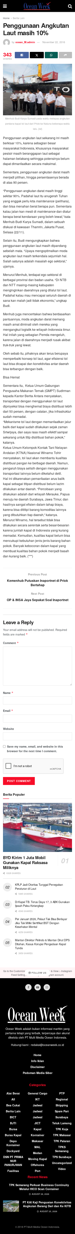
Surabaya (61, 1117)
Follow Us (38, 972)
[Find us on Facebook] (28, 987)
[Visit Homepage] (37, 6)
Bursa (13, 1129)
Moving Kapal (37, 1159)
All (13, 1099)
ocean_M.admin (25, 42)
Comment (11, 643)
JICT (37, 1123)
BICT (13, 1117)
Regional (62, 1099)
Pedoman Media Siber (37, 1073)
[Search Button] (70, 6)
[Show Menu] (5, 6)
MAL (37, 1147)
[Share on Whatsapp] (51, 55)
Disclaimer (37, 1067)
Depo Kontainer (13, 1143)
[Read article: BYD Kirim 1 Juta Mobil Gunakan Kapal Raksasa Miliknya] (37, 827)
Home (6, 18)
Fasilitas (13, 1171)
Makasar (37, 1141)
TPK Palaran (62, 1141)
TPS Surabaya (61, 1157)
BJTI (13, 1123)
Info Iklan (37, 1061)
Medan (37, 1153)
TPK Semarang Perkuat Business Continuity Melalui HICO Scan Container (39, 1187)
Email (8, 711)
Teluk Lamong (62, 1123)
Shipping (62, 1105)
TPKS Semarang (62, 1149)
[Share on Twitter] (37, 55)
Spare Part (62, 1111)
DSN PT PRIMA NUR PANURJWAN (13, 1161)
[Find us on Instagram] (47, 987)
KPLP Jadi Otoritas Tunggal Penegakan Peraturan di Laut (39, 887)
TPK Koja (62, 1129)
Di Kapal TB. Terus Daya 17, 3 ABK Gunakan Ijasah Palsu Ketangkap (42, 904)
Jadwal (37, 1105)
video (62, 1169)
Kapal (37, 1129)
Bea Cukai (13, 1105)
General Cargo (37, 1093)
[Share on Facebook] (22, 55)
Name (8, 693)
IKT (37, 1099)
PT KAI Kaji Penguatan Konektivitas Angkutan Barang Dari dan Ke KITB (47, 1204)
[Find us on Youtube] (37, 987)
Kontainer (37, 1135)
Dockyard (13, 1151)
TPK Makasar (62, 1135)
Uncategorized (62, 1163)
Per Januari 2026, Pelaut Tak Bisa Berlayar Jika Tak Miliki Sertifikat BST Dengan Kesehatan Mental (41, 923)
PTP (62, 1093)
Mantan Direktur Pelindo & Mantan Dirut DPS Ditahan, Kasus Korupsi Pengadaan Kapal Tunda (42, 944)
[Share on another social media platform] (65, 55)
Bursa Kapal (13, 1135)
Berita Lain (19, 18)
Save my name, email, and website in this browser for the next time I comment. (35, 748)
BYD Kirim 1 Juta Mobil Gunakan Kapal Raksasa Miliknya (25, 862)
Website (8, 729)
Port (37, 1171)
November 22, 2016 (53, 42)
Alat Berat (13, 1093)
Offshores (37, 1165)
